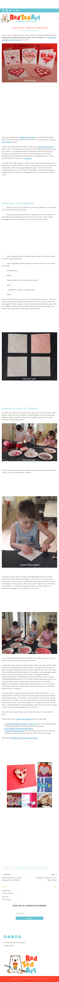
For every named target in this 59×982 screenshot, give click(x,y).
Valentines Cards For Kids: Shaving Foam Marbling (12, 877)
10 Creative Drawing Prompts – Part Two (20, 724)
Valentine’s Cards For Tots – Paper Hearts (46, 877)
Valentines (34, 30)
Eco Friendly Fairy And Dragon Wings (19, 728)
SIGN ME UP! (29, 918)
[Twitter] (14, 10)
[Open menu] (57, 18)
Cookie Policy (9, 946)
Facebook (28, 158)
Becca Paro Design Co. (40, 978)
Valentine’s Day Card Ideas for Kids (24, 738)
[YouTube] (17, 10)
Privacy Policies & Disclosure (14, 942)
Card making (26, 30)
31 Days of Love (8, 867)
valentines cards (41, 867)
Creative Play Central (45, 147)
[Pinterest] (10, 10)
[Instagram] (6, 10)
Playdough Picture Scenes (14, 731)
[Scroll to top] (55, 975)
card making (20, 867)
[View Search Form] (55, 10)
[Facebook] (3, 10)
